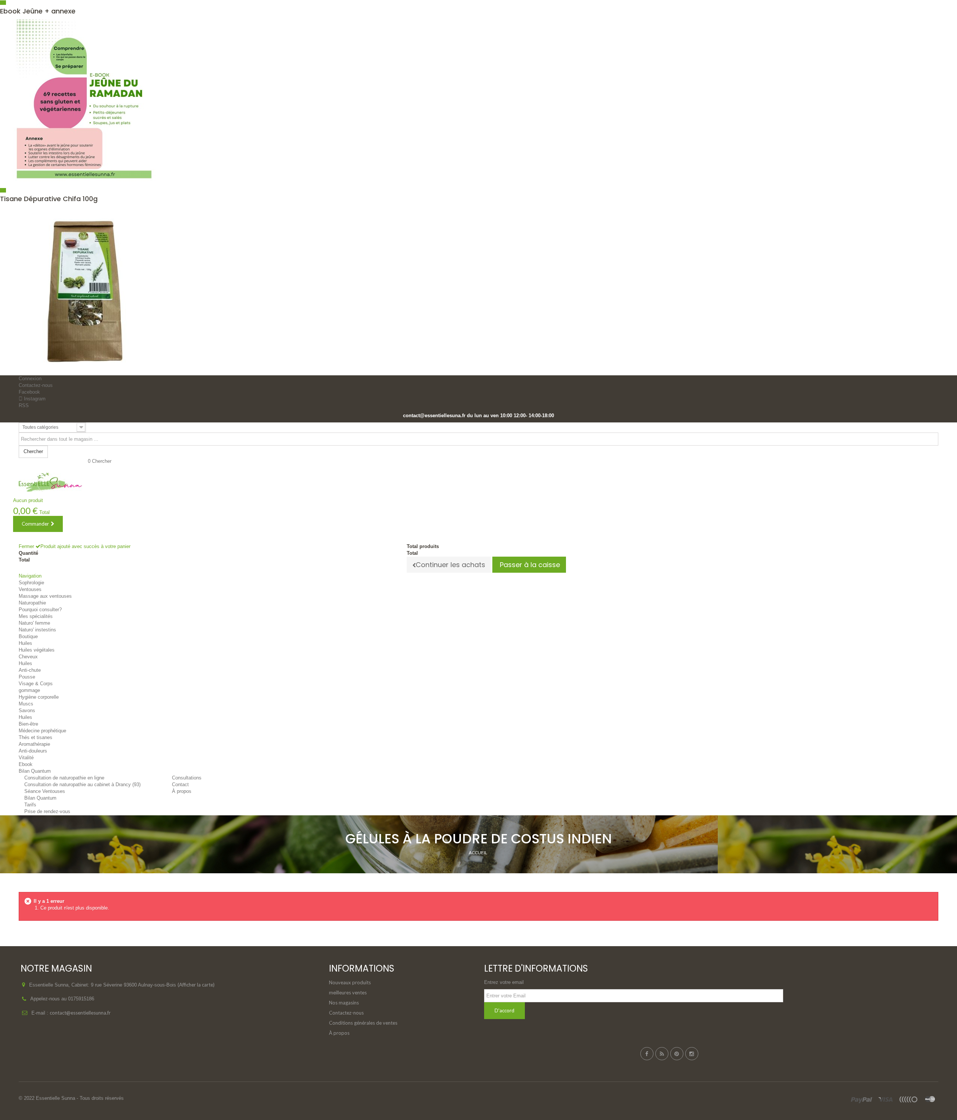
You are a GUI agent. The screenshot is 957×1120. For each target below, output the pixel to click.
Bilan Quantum (40, 798)
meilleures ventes (348, 993)
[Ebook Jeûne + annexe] (478, 103)
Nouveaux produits (350, 982)
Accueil (478, 852)
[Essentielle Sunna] (50, 482)
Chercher (101, 461)
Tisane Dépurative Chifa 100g (49, 198)
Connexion (30, 378)
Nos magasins (344, 1003)
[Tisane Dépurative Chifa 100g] (478, 291)
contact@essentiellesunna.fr (80, 1013)
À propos (339, 1033)
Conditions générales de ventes (363, 1023)
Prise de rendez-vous (47, 811)
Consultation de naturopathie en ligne (64, 778)
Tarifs (30, 804)
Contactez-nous (36, 385)
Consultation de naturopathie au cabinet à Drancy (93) (82, 784)
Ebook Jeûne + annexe (38, 11)
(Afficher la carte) (196, 985)
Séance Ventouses (44, 791)
